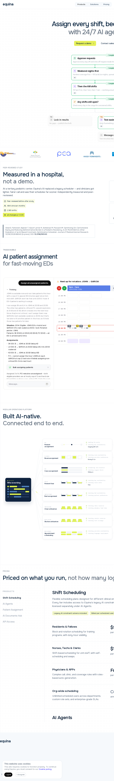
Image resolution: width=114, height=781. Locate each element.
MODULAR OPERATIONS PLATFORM (17, 410)
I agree (8, 775)
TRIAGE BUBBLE (9, 250)
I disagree (20, 775)
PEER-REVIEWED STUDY (13, 168)
